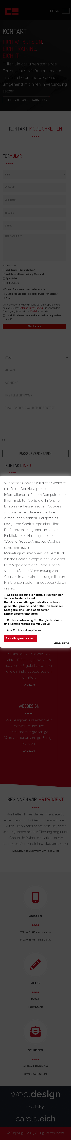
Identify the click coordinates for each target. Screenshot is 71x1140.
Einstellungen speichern (20, 638)
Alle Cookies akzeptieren (24, 630)
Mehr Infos (61, 643)
